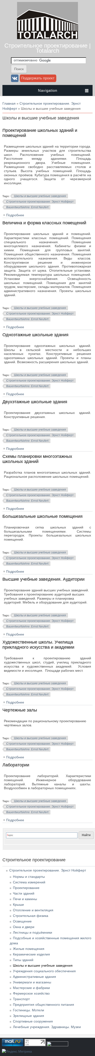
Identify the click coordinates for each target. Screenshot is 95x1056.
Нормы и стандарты (29, 877)
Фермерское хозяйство (31, 993)
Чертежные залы (19, 710)
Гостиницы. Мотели (28, 1010)
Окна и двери (23, 927)
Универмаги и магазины (32, 982)
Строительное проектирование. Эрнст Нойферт (40, 201)
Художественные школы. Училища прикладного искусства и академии (38, 645)
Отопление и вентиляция (33, 910)
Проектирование (26, 888)
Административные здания (34, 977)
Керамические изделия (31, 954)
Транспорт (21, 999)
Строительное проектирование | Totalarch (47, 48)
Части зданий (23, 893)
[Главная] (47, 38)
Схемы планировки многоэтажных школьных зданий (37, 459)
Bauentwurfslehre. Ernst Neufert (27, 207)
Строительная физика (30, 916)
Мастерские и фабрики (31, 988)
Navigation (47, 90)
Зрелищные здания (28, 1016)
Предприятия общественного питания (43, 1004)
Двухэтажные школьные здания (34, 401)
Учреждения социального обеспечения (44, 971)
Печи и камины (25, 899)
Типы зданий (23, 960)
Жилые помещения (28, 949)
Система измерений (29, 882)
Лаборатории (15, 765)
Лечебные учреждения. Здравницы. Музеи (47, 1027)
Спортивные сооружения (33, 1021)
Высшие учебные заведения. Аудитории (43, 579)
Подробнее (15, 215)
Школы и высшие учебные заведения (40, 196)
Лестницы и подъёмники (32, 932)
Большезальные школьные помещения (42, 516)
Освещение (22, 921)
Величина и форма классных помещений (44, 222)
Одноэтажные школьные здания (35, 334)
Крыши (18, 904)
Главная (9, 103)
